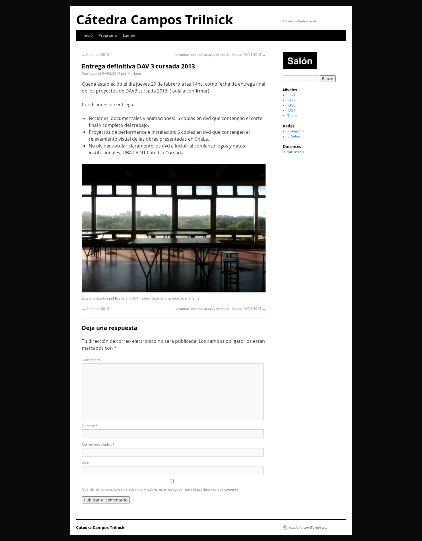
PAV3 (291, 105)
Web (85, 463)
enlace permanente (184, 298)
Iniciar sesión (293, 151)
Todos (145, 298)
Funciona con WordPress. (308, 527)
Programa (107, 35)
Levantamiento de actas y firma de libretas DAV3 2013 (220, 54)
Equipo (129, 35)
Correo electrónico (98, 444)
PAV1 (291, 95)
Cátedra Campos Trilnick (154, 19)
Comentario (91, 359)
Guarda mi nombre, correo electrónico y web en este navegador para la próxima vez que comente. (160, 489)
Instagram (295, 131)
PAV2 (291, 100)
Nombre (90, 425)
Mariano (134, 73)
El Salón (293, 136)
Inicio (87, 35)
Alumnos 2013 (95, 54)
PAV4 (134, 298)
